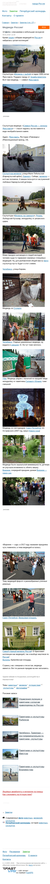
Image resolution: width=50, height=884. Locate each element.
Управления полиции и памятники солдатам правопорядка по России (31, 702)
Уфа (4, 378)
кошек (11, 37)
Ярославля (33, 80)
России (37, 37)
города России (38, 4)
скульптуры (8, 688)
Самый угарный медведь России (17, 651)
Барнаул (27, 176)
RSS (44, 27)
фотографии (21, 688)
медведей (38, 818)
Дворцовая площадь (27, 618)
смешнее (15, 345)
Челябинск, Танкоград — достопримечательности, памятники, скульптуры (31, 736)
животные (12, 685)
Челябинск (7, 269)
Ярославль (14, 137)
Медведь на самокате (24, 216)
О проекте (19, 15)
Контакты (6, 15)
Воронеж (6, 470)
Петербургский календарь (33, 11)
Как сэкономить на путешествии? (17, 794)
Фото (4, 11)
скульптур (10, 821)
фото (46, 261)
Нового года (34, 431)
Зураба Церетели (38, 77)
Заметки (13, 11)
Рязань (39, 216)
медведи (43, 176)
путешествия (34, 685)
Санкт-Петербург (33, 428)
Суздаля (17, 308)
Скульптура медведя (12, 173)
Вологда (6, 660)
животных (28, 818)
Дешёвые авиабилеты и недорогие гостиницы (23, 791)
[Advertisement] (17, 525)
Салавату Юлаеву (34, 381)
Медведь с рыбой (22, 74)
